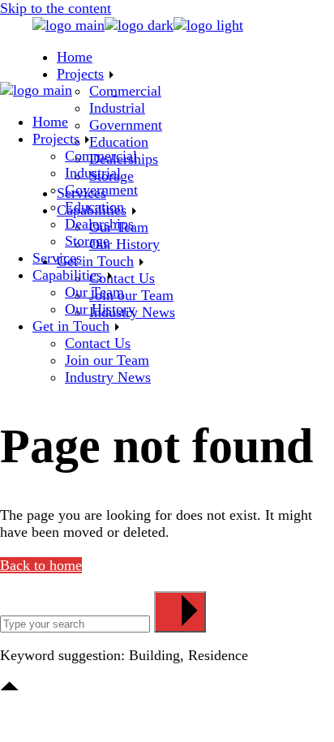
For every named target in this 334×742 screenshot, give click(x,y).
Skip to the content (55, 8)
